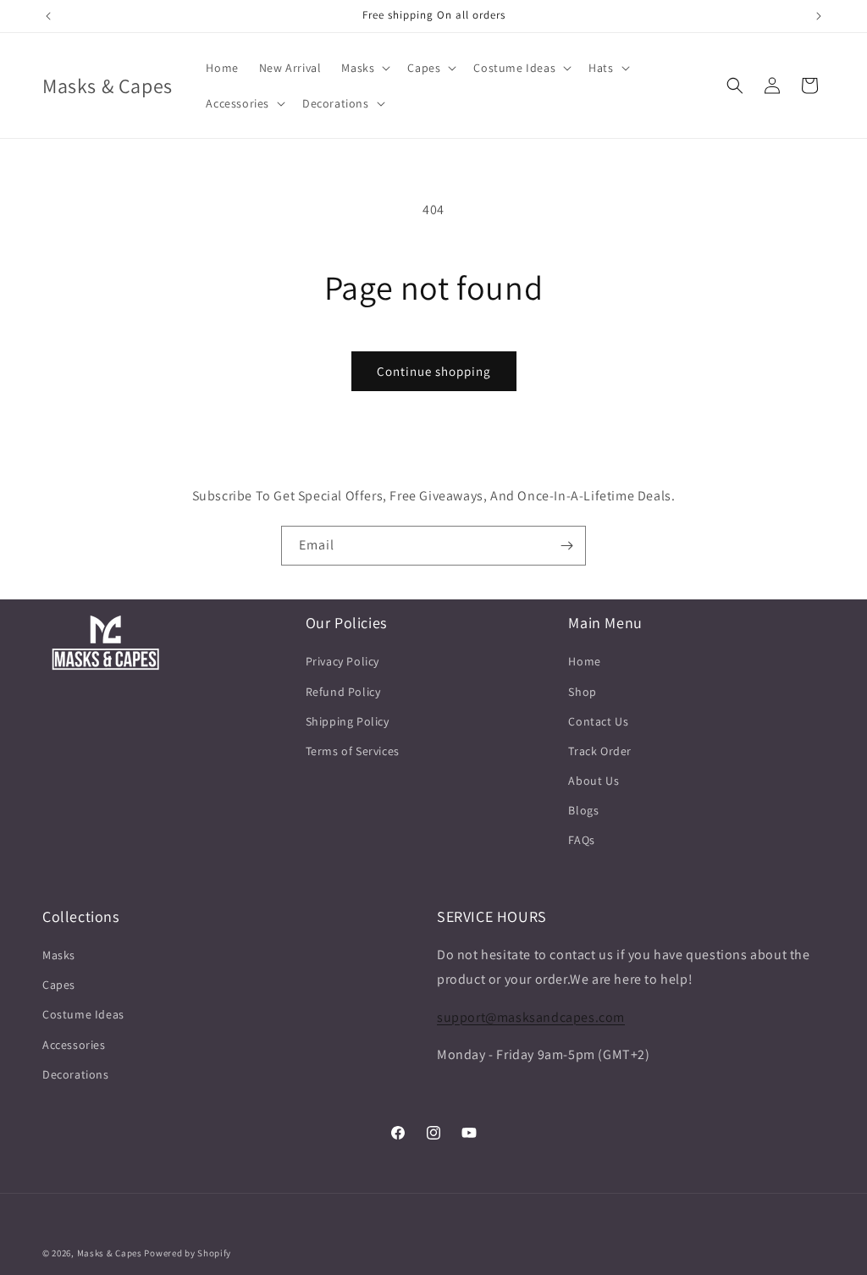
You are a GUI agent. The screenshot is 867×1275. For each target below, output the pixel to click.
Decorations (75, 1074)
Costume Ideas (83, 1014)
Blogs (583, 810)
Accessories (74, 1044)
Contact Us (598, 721)
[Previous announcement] (48, 16)
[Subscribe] (566, 546)
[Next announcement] (818, 16)
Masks (58, 955)
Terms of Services (353, 751)
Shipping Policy (347, 721)
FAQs (581, 839)
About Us (593, 780)
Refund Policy (343, 691)
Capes (58, 984)
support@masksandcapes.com (531, 1017)
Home (584, 661)
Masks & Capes (109, 1253)
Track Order (600, 751)
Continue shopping (434, 371)
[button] (364, 68)
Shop (582, 691)
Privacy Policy (342, 661)
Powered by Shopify (187, 1253)
